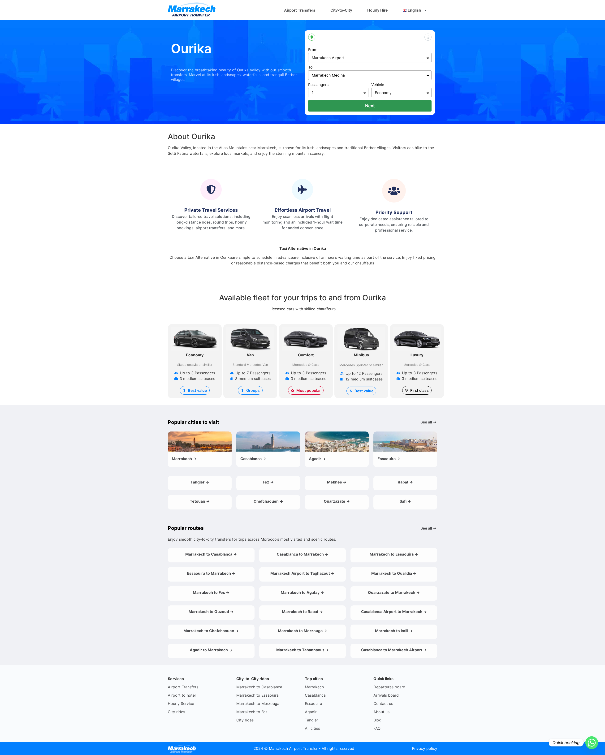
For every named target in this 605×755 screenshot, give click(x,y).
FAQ (376, 728)
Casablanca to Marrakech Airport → (394, 649)
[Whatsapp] (591, 742)
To (310, 67)
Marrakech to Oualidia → (393, 573)
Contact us (383, 703)
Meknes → (336, 482)
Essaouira (313, 703)
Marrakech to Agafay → (302, 592)
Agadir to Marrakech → (211, 649)
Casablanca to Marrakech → (302, 554)
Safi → (405, 501)
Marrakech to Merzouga (257, 703)
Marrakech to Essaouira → (394, 554)
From (312, 50)
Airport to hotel (182, 695)
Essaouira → (388, 458)
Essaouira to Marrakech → (211, 573)
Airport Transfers (299, 10)
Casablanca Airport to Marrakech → (394, 611)
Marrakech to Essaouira (257, 695)
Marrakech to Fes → (211, 592)
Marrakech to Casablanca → (211, 554)
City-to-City (341, 10)
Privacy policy (424, 748)
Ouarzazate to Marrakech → (394, 592)
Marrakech (314, 687)
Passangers (318, 85)
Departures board (389, 687)
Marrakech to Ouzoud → (211, 611)
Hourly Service (181, 703)
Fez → (268, 482)
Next (370, 105)
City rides (176, 711)
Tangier (311, 720)
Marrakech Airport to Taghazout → (302, 573)
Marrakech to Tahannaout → (302, 649)
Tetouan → (200, 501)
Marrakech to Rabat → (302, 611)
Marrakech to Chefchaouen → (211, 630)
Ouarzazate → (337, 501)
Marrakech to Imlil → (394, 630)
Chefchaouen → (268, 501)
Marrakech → (184, 458)
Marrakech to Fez (252, 711)
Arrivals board (386, 695)
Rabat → (405, 482)
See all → (428, 422)
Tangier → (199, 482)
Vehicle (377, 85)
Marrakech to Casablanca (259, 687)
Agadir (311, 711)
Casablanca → (253, 458)
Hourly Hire (377, 10)
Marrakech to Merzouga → (302, 630)
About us (381, 711)
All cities (312, 728)
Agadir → (317, 458)
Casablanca (315, 695)
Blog (377, 720)
